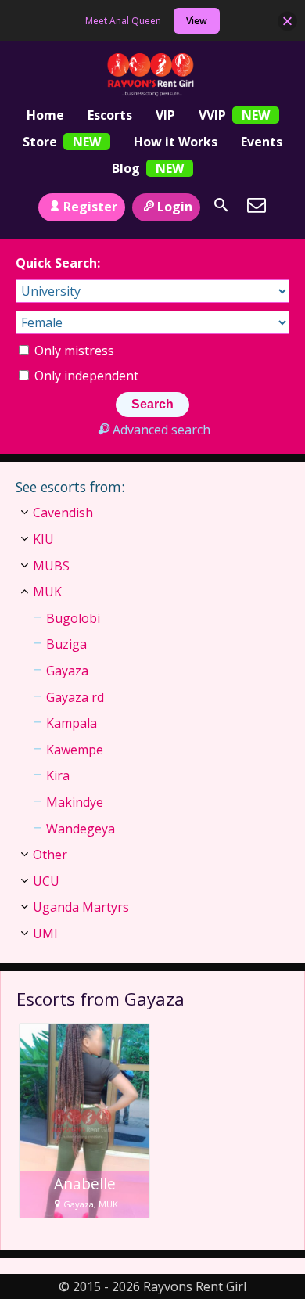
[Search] (221, 205)
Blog (126, 168)
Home (45, 115)
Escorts (110, 115)
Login (174, 206)
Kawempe (74, 749)
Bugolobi (73, 618)
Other (50, 854)
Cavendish (63, 512)
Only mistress (72, 350)
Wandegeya (80, 828)
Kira (58, 775)
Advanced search (161, 429)
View (196, 20)
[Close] (287, 21)
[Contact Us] (256, 205)
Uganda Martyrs (81, 907)
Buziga (66, 644)
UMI (45, 933)
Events (261, 141)
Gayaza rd (75, 697)
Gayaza (67, 670)
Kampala (71, 723)
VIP (165, 115)
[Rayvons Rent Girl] (152, 75)
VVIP (212, 115)
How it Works (175, 141)
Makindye (74, 802)
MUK (47, 591)
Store (40, 141)
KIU (43, 539)
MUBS (51, 565)
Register (90, 206)
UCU (46, 881)
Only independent (84, 375)
